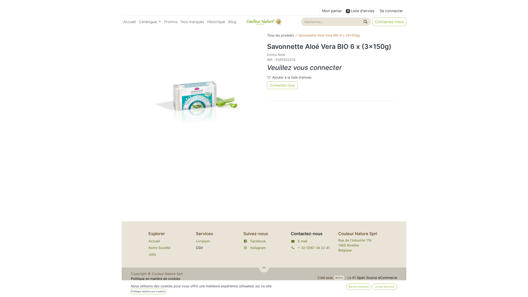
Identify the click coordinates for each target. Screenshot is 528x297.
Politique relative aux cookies (148, 291)
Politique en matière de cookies (155, 279)
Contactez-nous (389, 22)
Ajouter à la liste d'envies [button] (291, 77)
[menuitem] (129, 21)
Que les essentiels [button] (358, 286)
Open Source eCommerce (377, 278)
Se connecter (391, 11)
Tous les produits (280, 35)
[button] (264, 267)
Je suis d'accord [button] (384, 286)
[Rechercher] (366, 22)
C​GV (199, 248)
